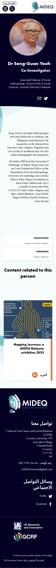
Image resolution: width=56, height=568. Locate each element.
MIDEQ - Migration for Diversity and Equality (43, 6)
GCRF (25, 537)
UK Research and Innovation (28, 526)
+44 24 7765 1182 (28, 463)
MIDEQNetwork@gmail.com (36, 469)
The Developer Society (13, 560)
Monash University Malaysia (37, 243)
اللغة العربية (9, 3)
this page (48, 555)
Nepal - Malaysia (41, 256)
